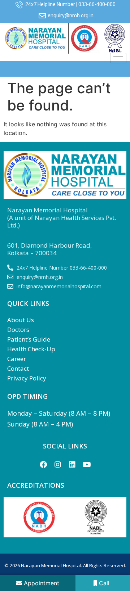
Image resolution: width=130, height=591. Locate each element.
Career (16, 359)
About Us (20, 320)
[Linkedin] (72, 464)
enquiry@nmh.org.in (71, 15)
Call (103, 583)
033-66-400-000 (97, 4)
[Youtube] (86, 464)
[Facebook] (43, 464)
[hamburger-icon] (118, 58)
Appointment (40, 583)
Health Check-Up (31, 349)
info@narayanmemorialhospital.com (59, 286)
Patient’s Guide (28, 339)
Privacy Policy (26, 378)
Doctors (18, 329)
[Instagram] (58, 464)
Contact (18, 368)
